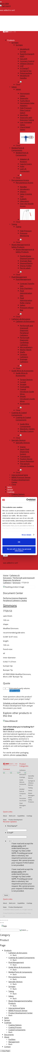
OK (19, 542)
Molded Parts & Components (20, 972)
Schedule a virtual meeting (14, 703)
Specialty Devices (15, 981)
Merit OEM (4, 3)
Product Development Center (20, 1013)
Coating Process (15, 1027)
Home (5, 575)
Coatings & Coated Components (21, 957)
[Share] (5, 920)
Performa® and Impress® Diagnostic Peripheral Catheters (19, 580)
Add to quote (14, 691)
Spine (6, 1018)
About (6, 1037)
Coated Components (16, 1030)
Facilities (11, 1039)
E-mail (10, 832)
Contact (7, 1046)
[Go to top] (4, 916)
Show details (26, 535)
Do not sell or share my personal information (19, 550)
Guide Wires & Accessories (19, 967)
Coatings (7, 1022)
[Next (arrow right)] (3, 922)
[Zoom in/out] (1, 920)
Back (15, 955)
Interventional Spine (16, 1008)
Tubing (11, 991)
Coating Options (15, 1025)
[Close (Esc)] (7, 920)
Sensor (7, 1020)
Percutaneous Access (17, 977)
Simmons (16, 582)
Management (13, 1042)
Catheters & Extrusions (11, 576)
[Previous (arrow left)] (1, 922)
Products (8, 950)
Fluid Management (16, 962)
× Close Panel (5, 1051)
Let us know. (8, 729)
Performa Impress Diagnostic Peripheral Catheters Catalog (15, 599)
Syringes (11, 986)
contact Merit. (21, 755)
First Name (12, 826)
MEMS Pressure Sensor (17, 1010)
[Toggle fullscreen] (3, 920)
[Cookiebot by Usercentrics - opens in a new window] (27, 500)
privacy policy (17, 846)
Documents (9, 1034)
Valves (11, 996)
